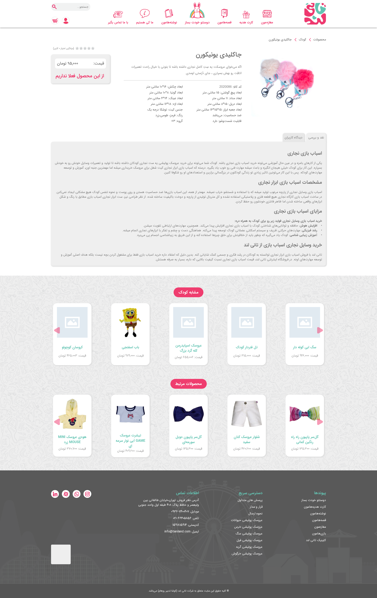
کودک (302, 39)
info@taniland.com (177, 531)
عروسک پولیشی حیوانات (247, 520)
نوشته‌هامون (169, 22)
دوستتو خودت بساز (197, 22)
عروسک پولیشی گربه (249, 546)
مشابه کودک (188, 292)
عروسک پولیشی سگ (249, 533)
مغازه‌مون (267, 22)
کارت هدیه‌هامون (315, 506)
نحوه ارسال (255, 513)
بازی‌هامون (319, 533)
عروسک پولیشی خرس (248, 526)
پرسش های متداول (250, 500)
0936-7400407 (180, 511)
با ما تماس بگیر (118, 22)
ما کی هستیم (144, 22)
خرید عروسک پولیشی (173, 163)
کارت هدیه (246, 22)
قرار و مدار (256, 506)
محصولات (319, 39)
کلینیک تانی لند (316, 540)
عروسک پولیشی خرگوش (247, 553)
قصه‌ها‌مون (224, 22)
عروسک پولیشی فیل (250, 540)
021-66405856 (182, 518)
